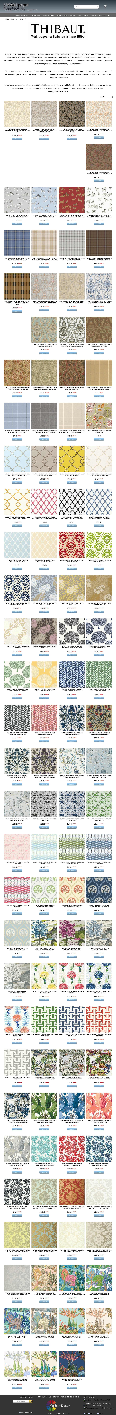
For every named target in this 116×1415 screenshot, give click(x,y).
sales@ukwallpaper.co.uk (29, 10)
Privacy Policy (58, 1413)
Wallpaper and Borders (21, 15)
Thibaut (21, 19)
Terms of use (66, 1413)
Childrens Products (48, 15)
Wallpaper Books (35, 15)
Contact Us (89, 1397)
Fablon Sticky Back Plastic (97, 15)
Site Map (50, 1413)
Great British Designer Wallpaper (66, 15)
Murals (86, 15)
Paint (79, 15)
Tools (109, 15)
